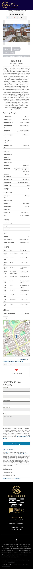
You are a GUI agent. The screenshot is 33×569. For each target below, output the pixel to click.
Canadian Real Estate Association (21, 453)
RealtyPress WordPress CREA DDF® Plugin (11, 478)
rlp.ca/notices (11, 562)
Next (29, 32)
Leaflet (7, 355)
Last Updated (5, 467)
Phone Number (6, 400)
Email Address (6, 407)
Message (5, 414)
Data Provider (5, 470)
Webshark (7, 566)
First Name (5, 387)
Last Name (5, 394)
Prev (4, 32)
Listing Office (5, 473)
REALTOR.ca (7, 452)
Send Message (16, 444)
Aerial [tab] (5, 318)
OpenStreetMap (13, 355)
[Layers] (27, 322)
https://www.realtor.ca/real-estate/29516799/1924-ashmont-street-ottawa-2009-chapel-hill (15, 360)
